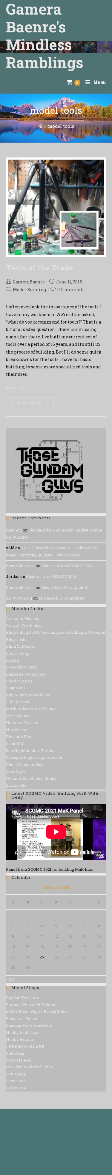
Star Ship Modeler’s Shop (29, 1067)
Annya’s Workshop (24, 625)
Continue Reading (32, 403)
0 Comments (71, 289)
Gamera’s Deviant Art (26, 674)
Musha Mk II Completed (64, 587)
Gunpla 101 (15, 687)
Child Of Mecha (20, 646)
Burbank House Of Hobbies (31, 1004)
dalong (12, 660)
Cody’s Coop (17, 653)
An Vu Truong (19, 598)
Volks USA (16, 1088)
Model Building (29, 289)
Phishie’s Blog (19, 736)
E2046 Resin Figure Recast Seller (37, 1011)
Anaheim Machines (24, 618)
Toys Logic (16, 1080)
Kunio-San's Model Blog (28, 695)
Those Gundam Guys (25, 764)
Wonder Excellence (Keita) (31, 778)
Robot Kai (15, 1053)
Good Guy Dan (19, 681)
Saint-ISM (15, 743)
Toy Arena (16, 1074)
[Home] (40, 126)
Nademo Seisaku (22, 722)
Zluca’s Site (16, 785)
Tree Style (16, 771)
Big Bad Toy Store (22, 997)
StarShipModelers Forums (31, 750)
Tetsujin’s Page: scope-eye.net (34, 757)
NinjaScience (18, 729)
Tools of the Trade (39, 267)
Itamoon (14, 530)
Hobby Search (19, 1039)
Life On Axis (17, 701)
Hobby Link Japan (23, 1032)
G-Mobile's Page (21, 667)
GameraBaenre (29, 282)
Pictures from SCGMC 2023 (66, 565)
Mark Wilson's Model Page (31, 709)
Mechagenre (18, 715)
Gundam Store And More (29, 1025)
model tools (61, 126)
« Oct (10, 979)
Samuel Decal (18, 1060)
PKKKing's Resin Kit (25, 1046)
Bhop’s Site (16, 639)
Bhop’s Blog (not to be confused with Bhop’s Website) (55, 632)
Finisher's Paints (21, 1018)
